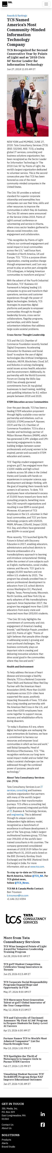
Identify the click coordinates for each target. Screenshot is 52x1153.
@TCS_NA (37, 875)
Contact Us (7, 1124)
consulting (21, 790)
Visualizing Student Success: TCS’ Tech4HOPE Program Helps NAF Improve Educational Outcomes (23, 1077)
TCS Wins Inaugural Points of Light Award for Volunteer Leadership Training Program (25, 949)
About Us (7, 1128)
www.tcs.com (37, 866)
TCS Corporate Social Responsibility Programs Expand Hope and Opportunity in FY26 (25, 985)
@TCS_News (22, 882)
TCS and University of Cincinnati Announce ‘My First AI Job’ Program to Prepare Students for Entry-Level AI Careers (25, 1022)
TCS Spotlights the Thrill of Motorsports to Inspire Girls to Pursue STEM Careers (22, 1059)
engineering (17, 814)
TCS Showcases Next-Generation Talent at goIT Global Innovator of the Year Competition (24, 1002)
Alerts (5, 1143)
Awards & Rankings (17, 15)
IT (11, 811)
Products (6, 1139)
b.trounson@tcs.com (17, 895)
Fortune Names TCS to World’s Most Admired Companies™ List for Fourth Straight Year (25, 1041)
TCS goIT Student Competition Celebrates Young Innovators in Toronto (22, 967)
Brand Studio (8, 1146)
